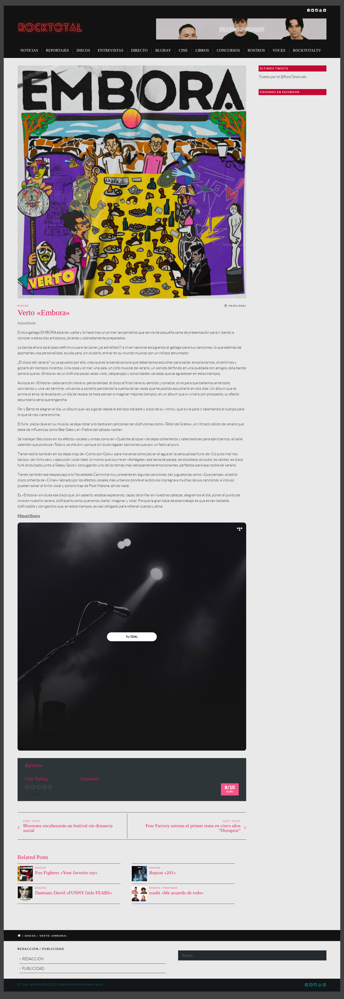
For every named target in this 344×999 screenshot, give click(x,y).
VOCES (279, 50)
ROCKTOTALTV (307, 50)
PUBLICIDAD (33, 968)
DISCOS (83, 50)
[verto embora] (132, 181)
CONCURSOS (228, 50)
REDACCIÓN (33, 959)
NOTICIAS (29, 50)
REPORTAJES (57, 50)
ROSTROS (256, 50)
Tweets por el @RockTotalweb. (283, 77)
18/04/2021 (237, 305)
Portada (170, 888)
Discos (23, 305)
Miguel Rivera (29, 516)
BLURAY (163, 50)
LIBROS (202, 50)
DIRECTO (139, 50)
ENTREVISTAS (110, 50)
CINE (183, 50)
